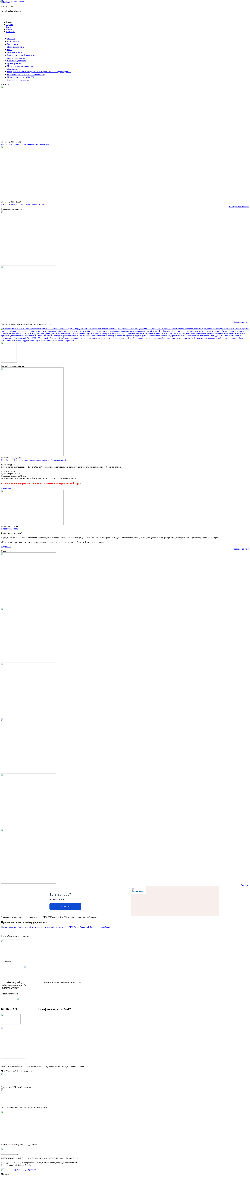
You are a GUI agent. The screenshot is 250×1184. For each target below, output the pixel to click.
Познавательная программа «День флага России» (23, 204)
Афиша (9, 24)
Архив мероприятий (16, 58)
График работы (14, 63)
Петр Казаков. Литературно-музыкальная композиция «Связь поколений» (34, 460)
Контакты (10, 32)
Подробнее (6, 488)
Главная (9, 22)
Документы (12, 69)
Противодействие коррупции (20, 66)
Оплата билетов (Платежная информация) (26, 74)
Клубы (9, 29)
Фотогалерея (13, 41)
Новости (11, 38)
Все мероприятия (241, 322)
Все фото (245, 885)
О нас (9, 49)
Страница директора (16, 61)
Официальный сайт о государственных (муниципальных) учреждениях (39, 72)
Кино (8, 27)
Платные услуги (14, 52)
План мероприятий (15, 47)
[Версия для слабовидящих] (12, 1)
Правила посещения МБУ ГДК (21, 77)
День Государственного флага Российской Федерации (25, 144)
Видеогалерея (13, 44)
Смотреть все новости (239, 207)
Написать (65, 906)
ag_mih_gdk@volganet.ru (25, 1169)
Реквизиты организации (18, 80)
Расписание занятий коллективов (22, 55)
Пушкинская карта (9, 529)
